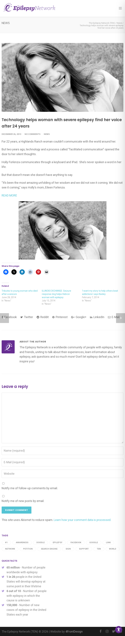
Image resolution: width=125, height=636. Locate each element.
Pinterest (61, 317)
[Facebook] (100, 631)
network (10, 549)
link (108, 542)
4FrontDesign (74, 631)
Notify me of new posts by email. (23, 501)
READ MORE (9, 195)
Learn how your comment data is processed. (82, 520)
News (47, 134)
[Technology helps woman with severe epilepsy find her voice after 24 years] (62, 77)
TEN (99, 549)
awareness (22, 542)
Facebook (10, 317)
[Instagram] (107, 631)
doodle (40, 542)
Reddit (44, 317)
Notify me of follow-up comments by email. (30, 488)
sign (68, 549)
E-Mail (115, 317)
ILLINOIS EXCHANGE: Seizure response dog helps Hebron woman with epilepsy (56, 294)
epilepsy (57, 542)
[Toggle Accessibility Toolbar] (119, 630)
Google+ (80, 317)
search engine (49, 549)
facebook (75, 542)
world (112, 549)
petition (28, 549)
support (84, 549)
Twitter (28, 317)
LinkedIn (98, 317)
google (93, 542)
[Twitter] (113, 631)
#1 (6, 542)
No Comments (32, 134)
